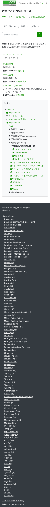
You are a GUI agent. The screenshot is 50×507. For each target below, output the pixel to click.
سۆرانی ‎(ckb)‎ (10, 449)
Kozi (12, 17)
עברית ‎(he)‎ (9, 440)
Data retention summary (13, 501)
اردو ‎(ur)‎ (7, 443)
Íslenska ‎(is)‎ (9, 292)
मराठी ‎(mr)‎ (8, 464)
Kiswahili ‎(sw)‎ (8, 216)
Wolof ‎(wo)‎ (9, 394)
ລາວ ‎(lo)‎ (7, 490)
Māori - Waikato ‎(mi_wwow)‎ (16, 321)
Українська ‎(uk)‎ (11, 432)
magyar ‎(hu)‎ (9, 315)
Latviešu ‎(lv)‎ (9, 306)
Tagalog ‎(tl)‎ (9, 373)
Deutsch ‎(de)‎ (10, 228)
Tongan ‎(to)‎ (9, 382)
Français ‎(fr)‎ (9, 274)
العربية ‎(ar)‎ (8, 446)
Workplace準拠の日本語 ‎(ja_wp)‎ (18, 396)
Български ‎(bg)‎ (11, 414)
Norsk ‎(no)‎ (9, 332)
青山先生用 (8, 64)
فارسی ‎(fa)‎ (9, 452)
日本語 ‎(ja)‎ (8, 402)
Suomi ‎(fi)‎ (8, 367)
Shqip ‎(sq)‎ (8, 353)
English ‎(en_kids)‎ (12, 236)
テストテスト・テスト (13, 54)
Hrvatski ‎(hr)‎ (9, 286)
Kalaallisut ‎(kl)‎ (10, 297)
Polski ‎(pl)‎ (8, 335)
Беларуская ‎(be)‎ (12, 411)
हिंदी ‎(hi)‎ (7, 466)
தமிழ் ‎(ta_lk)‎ (9, 475)
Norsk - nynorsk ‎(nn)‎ (13, 327)
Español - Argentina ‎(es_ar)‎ (16, 248)
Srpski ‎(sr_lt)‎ (9, 364)
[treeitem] (25, 151)
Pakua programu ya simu (13, 504)
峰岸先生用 (8, 74)
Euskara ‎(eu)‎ (9, 260)
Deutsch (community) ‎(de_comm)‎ (19, 222)
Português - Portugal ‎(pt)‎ (15, 341)
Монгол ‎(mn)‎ (10, 423)
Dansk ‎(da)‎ (9, 219)
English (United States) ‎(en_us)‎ (18, 245)
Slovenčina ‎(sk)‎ (11, 356)
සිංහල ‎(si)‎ (8, 487)
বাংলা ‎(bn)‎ (8, 469)
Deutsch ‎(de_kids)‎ (12, 225)
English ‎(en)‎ (9, 239)
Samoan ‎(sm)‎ (10, 350)
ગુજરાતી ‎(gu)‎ (9, 472)
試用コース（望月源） (13, 85)
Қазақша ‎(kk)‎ (10, 417)
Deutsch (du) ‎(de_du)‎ (13, 230)
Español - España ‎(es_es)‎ (16, 251)
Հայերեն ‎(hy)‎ (11, 437)
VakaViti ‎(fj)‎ (9, 388)
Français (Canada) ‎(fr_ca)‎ (15, 271)
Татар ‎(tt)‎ (8, 429)
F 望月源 (20, 95)
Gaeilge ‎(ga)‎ (9, 277)
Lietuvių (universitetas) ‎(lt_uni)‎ (17, 312)
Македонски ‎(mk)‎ (12, 420)
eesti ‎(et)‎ (8, 233)
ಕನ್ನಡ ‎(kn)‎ (8, 481)
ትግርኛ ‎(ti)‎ (8, 458)
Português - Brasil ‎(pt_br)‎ (15, 338)
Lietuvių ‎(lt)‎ (9, 309)
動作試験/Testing (22, 17)
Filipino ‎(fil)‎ (9, 262)
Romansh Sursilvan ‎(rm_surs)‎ (17, 347)
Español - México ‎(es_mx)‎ (16, 257)
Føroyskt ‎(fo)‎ (10, 268)
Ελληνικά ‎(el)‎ (10, 408)
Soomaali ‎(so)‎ (10, 362)
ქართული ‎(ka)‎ (11, 434)
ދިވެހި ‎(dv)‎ (8, 455)
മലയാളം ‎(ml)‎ (10, 484)
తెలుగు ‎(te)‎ (8, 478)
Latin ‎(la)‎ (8, 303)
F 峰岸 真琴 (21, 81)
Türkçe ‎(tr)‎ (8, 385)
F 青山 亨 (20, 70)
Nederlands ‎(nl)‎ (11, 324)
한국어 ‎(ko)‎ (9, 496)
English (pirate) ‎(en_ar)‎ (14, 242)
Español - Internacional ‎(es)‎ (16, 254)
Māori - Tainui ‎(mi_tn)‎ (13, 318)
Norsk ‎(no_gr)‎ (10, 330)
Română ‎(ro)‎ (9, 344)
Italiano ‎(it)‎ (9, 295)
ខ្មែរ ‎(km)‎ (7, 493)
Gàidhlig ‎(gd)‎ (10, 280)
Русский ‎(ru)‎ (10, 426)
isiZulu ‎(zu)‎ (9, 289)
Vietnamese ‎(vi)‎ (11, 391)
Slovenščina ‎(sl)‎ (11, 359)
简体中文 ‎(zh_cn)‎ (11, 405)
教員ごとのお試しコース (39, 17)
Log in (43, 3)
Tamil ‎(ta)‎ (8, 376)
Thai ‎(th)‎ (8, 379)
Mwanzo (5, 17)
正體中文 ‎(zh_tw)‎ (11, 399)
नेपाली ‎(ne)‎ (8, 461)
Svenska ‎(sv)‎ (10, 370)
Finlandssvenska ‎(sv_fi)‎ (14, 265)
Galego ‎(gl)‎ (9, 283)
